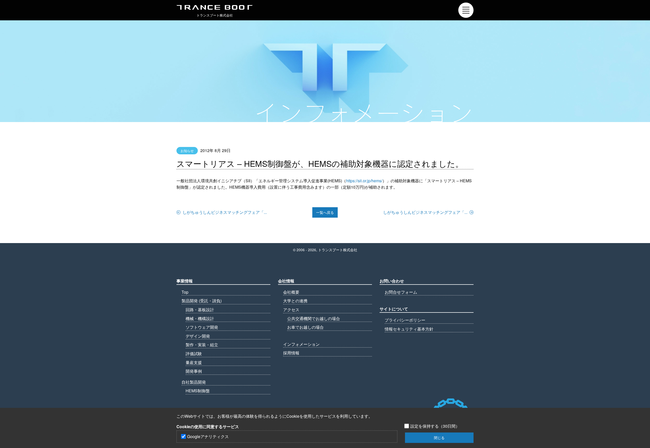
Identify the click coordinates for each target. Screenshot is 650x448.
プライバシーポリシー (405, 320)
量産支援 (194, 362)
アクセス (291, 309)
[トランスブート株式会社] (214, 7)
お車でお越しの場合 (305, 327)
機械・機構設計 (200, 318)
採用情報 (291, 353)
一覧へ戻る (325, 212)
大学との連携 (295, 301)
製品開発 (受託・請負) (202, 301)
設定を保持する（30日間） (435, 426)
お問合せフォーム (401, 292)
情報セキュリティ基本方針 (409, 329)
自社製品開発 (194, 382)
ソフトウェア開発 (202, 327)
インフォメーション (301, 344)
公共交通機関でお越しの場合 (313, 318)
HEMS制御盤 (198, 391)
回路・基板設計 (200, 309)
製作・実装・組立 (202, 345)
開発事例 (194, 371)
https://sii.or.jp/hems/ (364, 181)
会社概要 (291, 292)
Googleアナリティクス (208, 436)
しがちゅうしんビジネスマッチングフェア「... (225, 212)
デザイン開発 (198, 336)
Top (185, 292)
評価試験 (194, 353)
